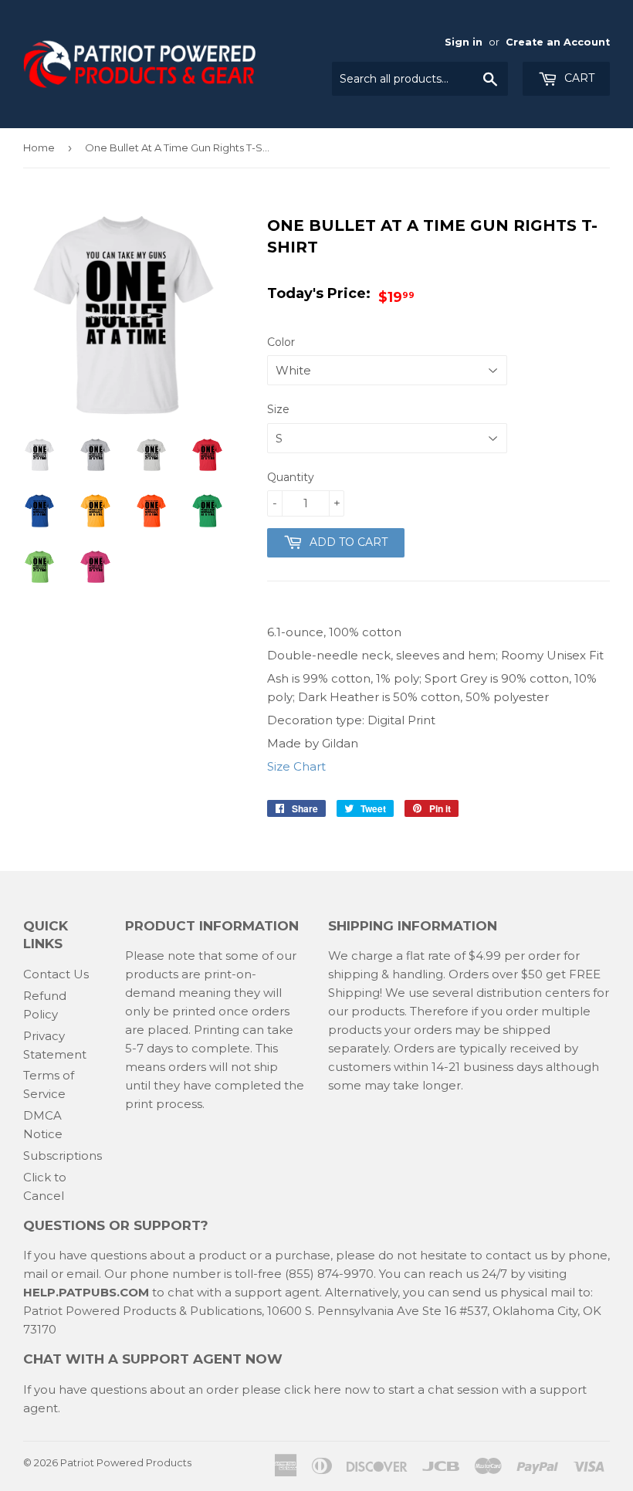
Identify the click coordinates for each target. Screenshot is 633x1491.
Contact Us (56, 974)
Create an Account (558, 42)
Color (281, 342)
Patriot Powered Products (125, 1462)
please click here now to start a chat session (369, 1389)
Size (278, 409)
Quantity (290, 477)
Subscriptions (62, 1155)
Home (39, 147)
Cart (577, 78)
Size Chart (296, 766)
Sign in (463, 42)
